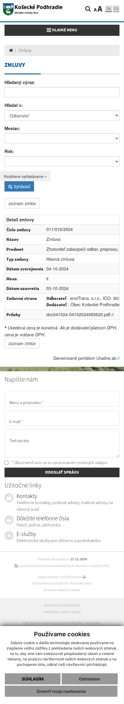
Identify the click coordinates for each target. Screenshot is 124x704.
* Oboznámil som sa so (59, 462)
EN (116, 8)
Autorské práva (81, 583)
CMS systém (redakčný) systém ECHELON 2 (53, 623)
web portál (92, 623)
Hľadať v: (14, 105)
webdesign (51, 612)
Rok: (9, 151)
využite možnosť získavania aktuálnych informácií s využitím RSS (64, 566)
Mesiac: (12, 128)
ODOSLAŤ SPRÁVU (62, 472)
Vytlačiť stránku (71, 577)
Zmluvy (24, 50)
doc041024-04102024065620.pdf (78, 314)
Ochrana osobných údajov (62, 590)
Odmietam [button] (89, 678)
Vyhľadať (21, 186)
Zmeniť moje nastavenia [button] (61, 691)
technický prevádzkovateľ (62, 605)
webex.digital (71, 612)
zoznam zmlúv (22, 203)
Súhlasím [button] (33, 678)
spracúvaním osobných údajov (80, 462)
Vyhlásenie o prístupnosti (50, 583)
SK (108, 8)
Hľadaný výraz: (20, 82)
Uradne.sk (106, 358)
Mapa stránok (47, 577)
